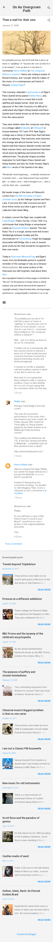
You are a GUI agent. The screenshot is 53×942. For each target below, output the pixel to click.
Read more (44, 589)
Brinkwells (25, 128)
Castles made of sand (15, 856)
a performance (33, 92)
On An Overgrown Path (26, 9)
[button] (49, 20)
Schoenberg (25, 238)
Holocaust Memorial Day (23, 256)
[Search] (49, 8)
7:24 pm (18, 456)
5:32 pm (18, 392)
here (4, 274)
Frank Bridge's (9, 221)
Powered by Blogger (26, 934)
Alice (9, 167)
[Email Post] (4, 303)
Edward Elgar (17, 85)
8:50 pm (18, 536)
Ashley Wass (35, 95)
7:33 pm (18, 497)
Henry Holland (20, 70)
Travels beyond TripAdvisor (19, 564)
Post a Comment (13, 543)
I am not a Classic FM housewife (21, 748)
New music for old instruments (21, 783)
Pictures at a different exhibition (22, 598)
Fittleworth (38, 128)
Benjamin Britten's (20, 228)
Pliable (17, 401)
